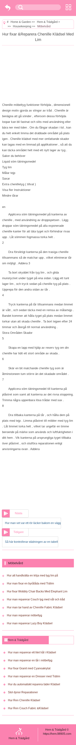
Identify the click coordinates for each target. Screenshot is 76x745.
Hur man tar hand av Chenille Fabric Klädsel (35, 607)
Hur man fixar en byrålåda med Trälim (30, 583)
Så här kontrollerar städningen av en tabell (31, 541)
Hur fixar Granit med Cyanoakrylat (29, 668)
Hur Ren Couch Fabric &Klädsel (28, 708)
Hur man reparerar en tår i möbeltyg (30, 660)
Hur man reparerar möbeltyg (24, 615)
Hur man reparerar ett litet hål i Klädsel (32, 652)
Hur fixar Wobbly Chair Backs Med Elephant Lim (37, 591)
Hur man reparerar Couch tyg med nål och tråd (36, 599)
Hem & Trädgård (47, 21)
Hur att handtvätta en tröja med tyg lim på (32, 575)
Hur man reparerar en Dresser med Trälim (34, 676)
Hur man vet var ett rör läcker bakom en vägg (33, 522)
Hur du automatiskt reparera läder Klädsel (34, 684)
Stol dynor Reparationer (23, 692)
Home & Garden (21, 21)
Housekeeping (22, 26)
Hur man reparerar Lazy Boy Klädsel (29, 623)
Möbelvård (44, 26)
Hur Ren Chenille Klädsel (24, 700)
